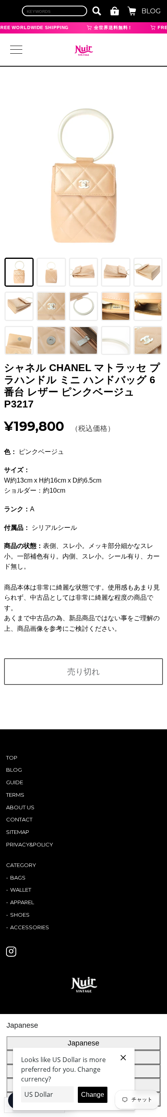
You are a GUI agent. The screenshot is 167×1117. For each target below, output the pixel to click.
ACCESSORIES (29, 927)
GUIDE (14, 782)
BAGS (18, 877)
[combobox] (54, 11)
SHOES (20, 914)
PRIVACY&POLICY (29, 844)
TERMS (15, 795)
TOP (11, 757)
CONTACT (19, 819)
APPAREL (22, 902)
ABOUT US (20, 807)
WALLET (20, 889)
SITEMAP (17, 832)
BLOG (151, 11)
